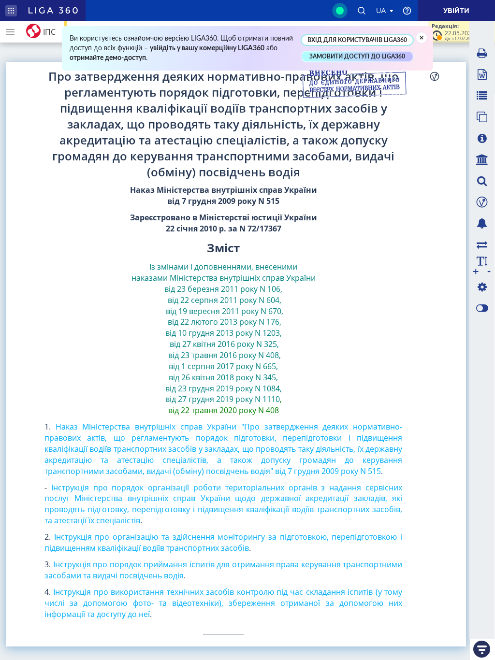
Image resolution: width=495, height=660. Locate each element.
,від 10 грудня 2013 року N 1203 (223, 327)
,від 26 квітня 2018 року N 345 (223, 372)
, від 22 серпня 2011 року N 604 (224, 294)
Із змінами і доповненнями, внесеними (223, 266)
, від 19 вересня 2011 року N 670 (222, 305)
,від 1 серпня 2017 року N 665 (225, 361)
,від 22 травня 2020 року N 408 (225, 405)
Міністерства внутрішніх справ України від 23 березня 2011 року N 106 (240, 283)
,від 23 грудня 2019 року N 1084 (222, 383)
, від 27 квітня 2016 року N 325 (225, 338)
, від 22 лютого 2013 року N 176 (224, 317)
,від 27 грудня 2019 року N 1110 (223, 394)
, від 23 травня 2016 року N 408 (222, 349)
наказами (149, 278)
